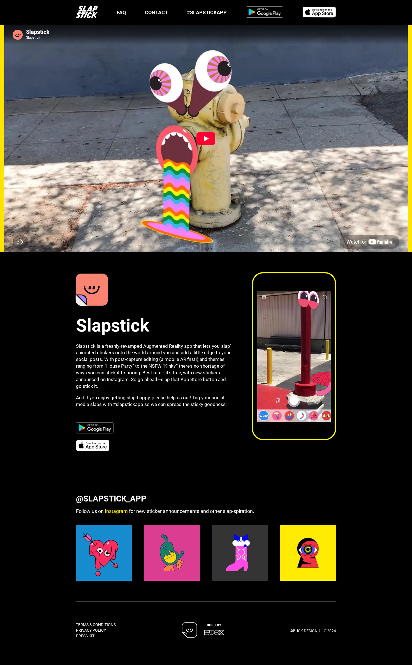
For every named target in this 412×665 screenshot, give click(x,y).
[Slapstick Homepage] (87, 13)
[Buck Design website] (214, 632)
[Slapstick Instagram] (104, 553)
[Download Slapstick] (189, 630)
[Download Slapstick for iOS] (319, 12)
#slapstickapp (128, 404)
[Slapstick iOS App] (92, 289)
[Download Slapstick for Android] (264, 12)
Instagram (116, 511)
